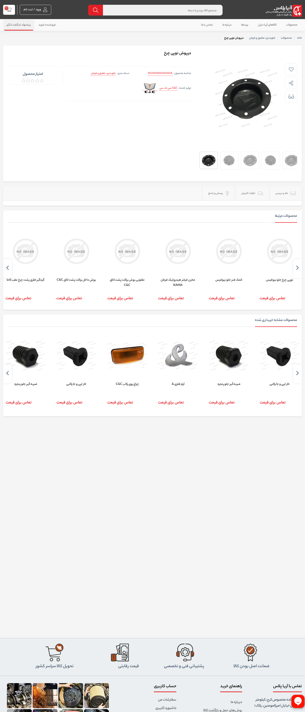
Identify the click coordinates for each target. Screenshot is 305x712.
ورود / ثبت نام (32, 9)
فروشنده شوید (47, 25)
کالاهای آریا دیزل (267, 25)
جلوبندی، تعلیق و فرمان (103, 73)
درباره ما (227, 25)
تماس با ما (207, 25)
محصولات (291, 25)
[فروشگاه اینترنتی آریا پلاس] (283, 10)
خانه (299, 38)
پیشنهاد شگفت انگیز (19, 25)
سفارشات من (167, 700)
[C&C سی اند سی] (150, 88)
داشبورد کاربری (165, 708)
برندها (244, 25)
